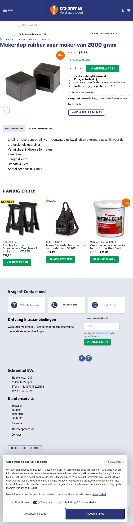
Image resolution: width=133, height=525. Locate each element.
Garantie (16, 423)
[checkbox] (17, 502)
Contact (95, 33)
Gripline (79, 104)
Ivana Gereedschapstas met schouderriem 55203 (66, 247)
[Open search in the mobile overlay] (66, 25)
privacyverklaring (102, 333)
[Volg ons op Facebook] (82, 358)
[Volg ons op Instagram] (88, 358)
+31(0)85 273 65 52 (69, 305)
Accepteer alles (95, 513)
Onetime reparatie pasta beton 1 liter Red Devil (107, 247)
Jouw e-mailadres (95, 318)
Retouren (16, 417)
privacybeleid (99, 494)
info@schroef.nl (110, 305)
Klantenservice (109, 33)
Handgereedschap (27, 39)
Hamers (45, 39)
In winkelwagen (103, 68)
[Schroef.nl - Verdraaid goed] (66, 10)
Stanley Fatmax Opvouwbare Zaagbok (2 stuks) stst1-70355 (20, 248)
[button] (9, 10)
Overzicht (116, 462)
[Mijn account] (123, 10)
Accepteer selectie (35, 513)
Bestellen (17, 405)
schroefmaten (92, 82)
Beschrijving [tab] (14, 128)
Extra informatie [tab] (40, 128)
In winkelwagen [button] (17, 262)
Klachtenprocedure (22, 429)
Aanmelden (97, 342)
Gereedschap (7, 39)
